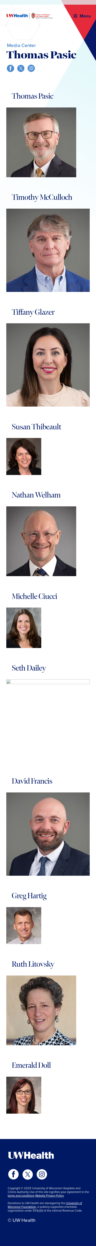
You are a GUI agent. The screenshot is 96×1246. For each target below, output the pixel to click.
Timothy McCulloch (42, 197)
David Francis (32, 781)
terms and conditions (21, 1195)
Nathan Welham (36, 495)
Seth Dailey (29, 668)
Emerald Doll (31, 1065)
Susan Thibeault (36, 427)
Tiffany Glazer (33, 312)
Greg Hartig (29, 896)
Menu (85, 16)
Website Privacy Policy (49, 1195)
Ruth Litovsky (33, 964)
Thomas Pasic (32, 96)
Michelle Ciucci (34, 596)
